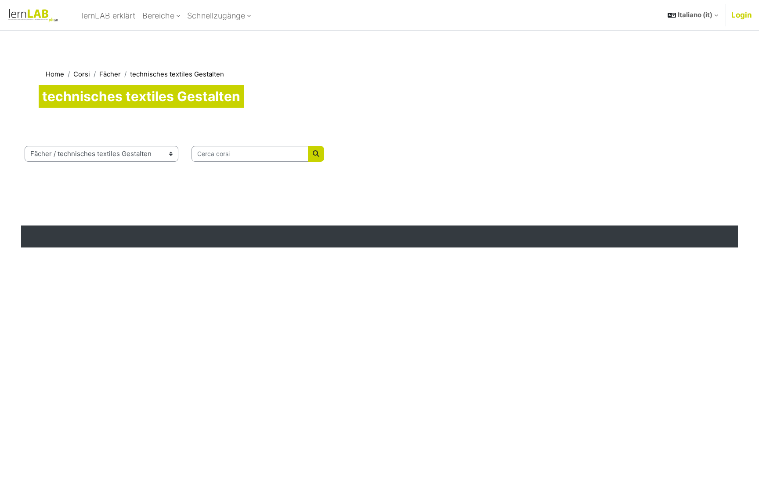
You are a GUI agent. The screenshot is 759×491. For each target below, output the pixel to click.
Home (55, 74)
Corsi (81, 74)
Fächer (110, 74)
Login (741, 15)
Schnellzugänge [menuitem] (216, 15)
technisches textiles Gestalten (177, 74)
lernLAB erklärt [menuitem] (108, 15)
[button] (693, 15)
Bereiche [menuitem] (158, 15)
